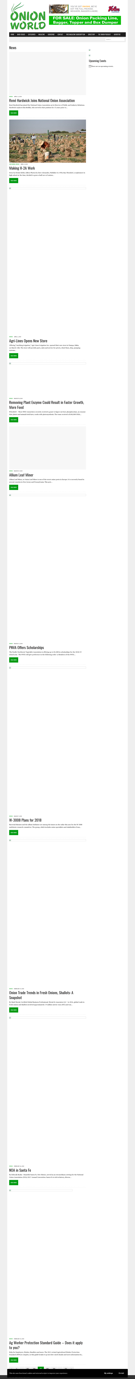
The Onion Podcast (104, 34)
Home (12, 34)
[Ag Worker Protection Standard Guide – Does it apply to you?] (40, 1336)
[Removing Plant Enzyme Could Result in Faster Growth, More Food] (47, 396)
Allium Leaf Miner (21, 475)
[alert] (107, 66)
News (11, 96)
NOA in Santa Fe (20, 1170)
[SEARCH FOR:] (115, 39)
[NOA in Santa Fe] (47, 1163)
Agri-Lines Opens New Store (28, 340)
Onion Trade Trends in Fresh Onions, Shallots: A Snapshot (41, 995)
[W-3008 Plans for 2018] (47, 813)
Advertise (117, 34)
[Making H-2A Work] (47, 161)
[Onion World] (27, 16)
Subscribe (51, 34)
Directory (91, 34)
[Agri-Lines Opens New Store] (47, 334)
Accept (121, 1373)
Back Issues (21, 34)
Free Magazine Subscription (75, 34)
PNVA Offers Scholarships (26, 647)
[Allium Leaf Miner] (47, 468)
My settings (108, 1373)
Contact (60, 34)
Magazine (41, 34)
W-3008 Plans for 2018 (25, 820)
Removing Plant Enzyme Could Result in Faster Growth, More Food (46, 404)
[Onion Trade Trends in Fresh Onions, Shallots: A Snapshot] (47, 986)
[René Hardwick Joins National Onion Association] (47, 94)
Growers (12, 164)
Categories (31, 34)
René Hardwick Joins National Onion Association (42, 100)
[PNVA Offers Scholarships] (47, 641)
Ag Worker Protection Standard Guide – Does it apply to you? (46, 1345)
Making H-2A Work (22, 168)
